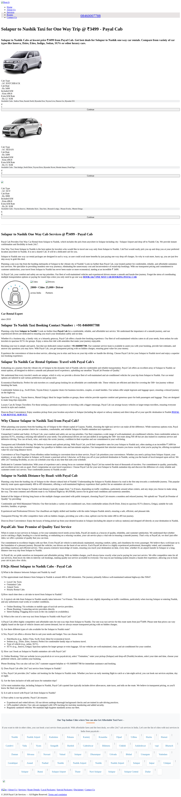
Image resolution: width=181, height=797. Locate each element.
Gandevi (9, 746)
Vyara (38, 746)
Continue (90, 110)
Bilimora (106, 746)
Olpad (119, 737)
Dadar (148, 771)
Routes (10, 15)
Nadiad (45, 763)
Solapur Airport (59, 771)
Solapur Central (131, 771)
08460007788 (90, 16)
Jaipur (151, 763)
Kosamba (103, 737)
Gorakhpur (13, 763)
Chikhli (122, 746)
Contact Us (12, 17)
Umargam (145, 754)
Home (9, 7)
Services (10, 12)
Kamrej (86, 737)
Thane (77, 771)
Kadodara (53, 737)
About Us (11, 10)
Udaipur (167, 763)
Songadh (54, 746)
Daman (14, 754)
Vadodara (163, 754)
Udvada (113, 754)
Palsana (70, 737)
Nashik (14, 737)
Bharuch (169, 746)
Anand (30, 763)
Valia (24, 746)
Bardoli (70, 746)
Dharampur (95, 754)
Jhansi (40, 771)
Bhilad (129, 754)
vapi (157, 746)
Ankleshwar (140, 746)
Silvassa (30, 754)
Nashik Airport (33, 737)
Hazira (149, 737)
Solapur (77, 754)
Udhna (134, 737)
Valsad (62, 754)
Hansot (164, 737)
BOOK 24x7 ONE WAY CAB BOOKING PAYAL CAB (110, 277)
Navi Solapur (95, 771)
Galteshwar (88, 746)
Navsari (46, 754)
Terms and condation (57, 794)
